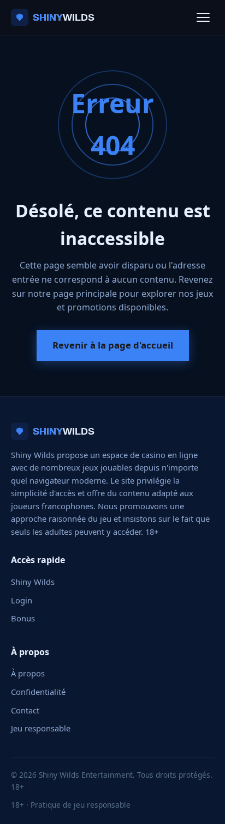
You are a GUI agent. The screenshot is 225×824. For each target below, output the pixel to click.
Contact (25, 710)
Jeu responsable (40, 728)
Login (21, 600)
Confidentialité (38, 691)
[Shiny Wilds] (69, 17)
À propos (28, 673)
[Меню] (203, 17)
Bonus (23, 618)
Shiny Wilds (33, 581)
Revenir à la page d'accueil (112, 345)
